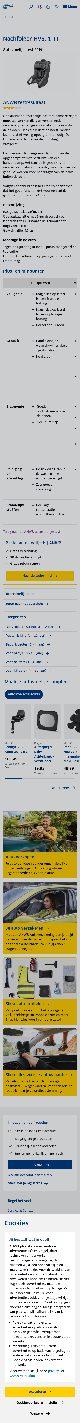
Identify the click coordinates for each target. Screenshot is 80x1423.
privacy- (54, 1371)
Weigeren (37, 1414)
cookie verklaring (22, 1375)
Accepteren (37, 1392)
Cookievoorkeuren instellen (37, 1403)
